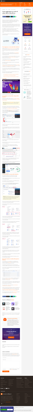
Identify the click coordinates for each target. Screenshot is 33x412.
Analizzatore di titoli (18, 383)
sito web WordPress (16, 52)
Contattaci (2, 386)
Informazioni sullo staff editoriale (12, 318)
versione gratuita (11, 102)
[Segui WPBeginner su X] (26, 11)
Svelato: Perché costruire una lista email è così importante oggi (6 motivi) (8, 308)
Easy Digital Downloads (27, 396)
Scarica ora (11, 337)
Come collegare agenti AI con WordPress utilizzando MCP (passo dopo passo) (27, 68)
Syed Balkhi (4, 397)
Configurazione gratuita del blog (28, 387)
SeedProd (17, 401)
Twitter (13, 292)
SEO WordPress (26, 384)
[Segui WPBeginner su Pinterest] (26, 12)
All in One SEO (18, 396)
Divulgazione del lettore (12, 14)
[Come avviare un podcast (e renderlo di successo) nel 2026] (13, 308)
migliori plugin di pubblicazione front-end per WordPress (11, 290)
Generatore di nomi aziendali (19, 379)
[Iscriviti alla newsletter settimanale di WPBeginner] (30, 12)
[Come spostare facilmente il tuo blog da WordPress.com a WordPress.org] (3, 303)
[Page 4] (28, 87)
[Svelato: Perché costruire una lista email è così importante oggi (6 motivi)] (3, 308)
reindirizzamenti (9, 60)
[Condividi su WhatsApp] (14, 16)
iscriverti (12, 369)
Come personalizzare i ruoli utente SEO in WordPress (10, 75)
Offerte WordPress (27, 383)
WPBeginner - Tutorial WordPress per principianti (3, 1)
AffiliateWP (26, 402)
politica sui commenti (14, 354)
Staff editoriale (4, 14)
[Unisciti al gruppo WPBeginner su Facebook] (24, 12)
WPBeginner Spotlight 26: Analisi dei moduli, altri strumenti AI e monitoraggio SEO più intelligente (27, 59)
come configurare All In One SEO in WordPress (12, 108)
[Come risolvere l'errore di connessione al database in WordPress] (13, 303)
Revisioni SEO (9, 262)
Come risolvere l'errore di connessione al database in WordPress (16, 304)
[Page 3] (27, 87)
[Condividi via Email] (16, 16)
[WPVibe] (27, 19)
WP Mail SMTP (18, 398)
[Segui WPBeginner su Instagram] (30, 11)
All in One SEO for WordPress (16, 98)
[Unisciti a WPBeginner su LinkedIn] (28, 12)
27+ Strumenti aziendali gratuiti (19, 387)
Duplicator (26, 393)
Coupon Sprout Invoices (28, 96)
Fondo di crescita (11, 385)
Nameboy (17, 402)
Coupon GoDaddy (28, 91)
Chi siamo (2, 379)
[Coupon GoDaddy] (24, 92)
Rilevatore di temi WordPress (19, 380)
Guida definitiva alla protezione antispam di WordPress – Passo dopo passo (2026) (27, 65)
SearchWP (26, 397)
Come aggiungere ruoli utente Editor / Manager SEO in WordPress (11, 74)
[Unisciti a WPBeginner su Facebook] (24, 11)
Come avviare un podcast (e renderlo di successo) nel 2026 (17, 308)
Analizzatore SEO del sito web (19, 384)
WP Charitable (26, 401)
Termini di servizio (11, 380)
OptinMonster (18, 393)
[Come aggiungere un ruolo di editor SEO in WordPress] (12, 16)
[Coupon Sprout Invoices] (24, 97)
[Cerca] (32, 1)
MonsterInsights (18, 397)
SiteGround (14, 408)
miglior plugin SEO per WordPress (10, 65)
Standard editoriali (3, 380)
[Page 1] (26, 87)
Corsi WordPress (26, 379)
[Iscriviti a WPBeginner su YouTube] (28, 11)
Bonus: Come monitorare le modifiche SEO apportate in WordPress (11, 76)
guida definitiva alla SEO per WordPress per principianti (8, 289)
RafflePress (26, 398)
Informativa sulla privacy (11, 379)
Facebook (15, 292)
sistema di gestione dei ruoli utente (12, 48)
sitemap (6, 60)
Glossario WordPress (27, 380)
